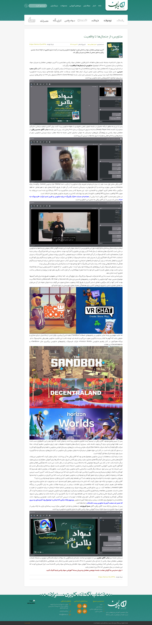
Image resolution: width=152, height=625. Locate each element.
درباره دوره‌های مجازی (96, 609)
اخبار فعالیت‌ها (92, 44)
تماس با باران (98, 611)
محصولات (63, 6)
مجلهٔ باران (86, 6)
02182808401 (64, 611)
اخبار (94, 6)
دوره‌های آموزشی (75, 6)
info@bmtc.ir (63, 615)
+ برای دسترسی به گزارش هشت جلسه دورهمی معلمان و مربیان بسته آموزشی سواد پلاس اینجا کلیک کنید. (84, 570)
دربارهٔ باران (54, 6)
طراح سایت (27, 623)
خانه (99, 6)
